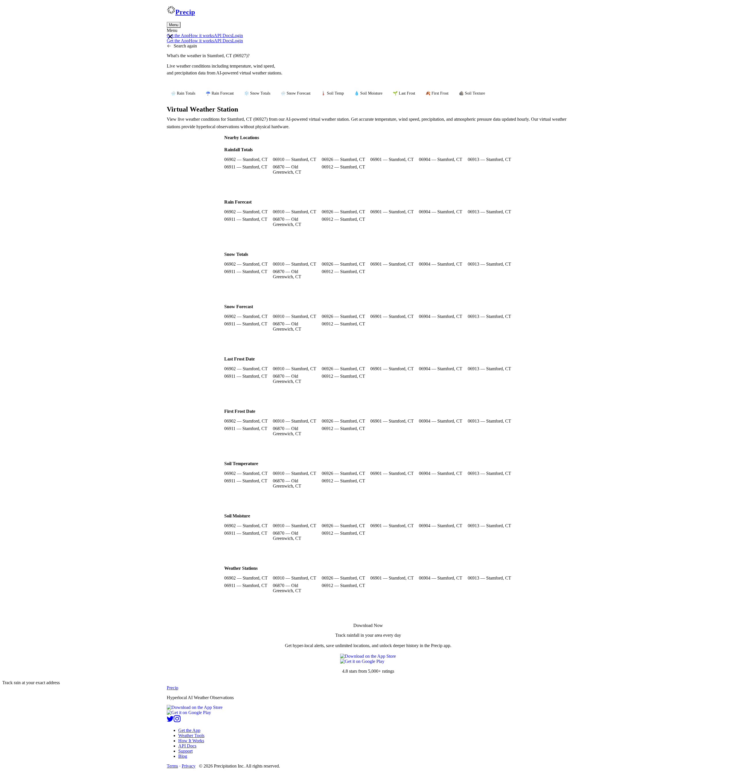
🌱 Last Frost (404, 93)
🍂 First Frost (436, 93)
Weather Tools (191, 735)
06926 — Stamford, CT (343, 159)
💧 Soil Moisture (368, 93)
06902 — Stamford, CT (246, 159)
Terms (172, 766)
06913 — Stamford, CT (489, 159)
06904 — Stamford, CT (440, 159)
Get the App (189, 730)
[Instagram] (177, 720)
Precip (185, 12)
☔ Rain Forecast (220, 93)
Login (237, 35)
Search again (185, 45)
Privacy (188, 766)
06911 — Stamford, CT (245, 166)
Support (185, 751)
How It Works (191, 740)
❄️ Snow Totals (257, 93)
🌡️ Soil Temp (332, 93)
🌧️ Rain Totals (183, 93)
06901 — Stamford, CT (392, 159)
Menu (173, 25)
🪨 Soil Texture (472, 93)
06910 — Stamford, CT (294, 159)
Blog (182, 756)
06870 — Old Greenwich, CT (287, 169)
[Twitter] (170, 720)
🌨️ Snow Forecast (295, 93)
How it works (201, 35)
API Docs (223, 35)
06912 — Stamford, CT (343, 166)
